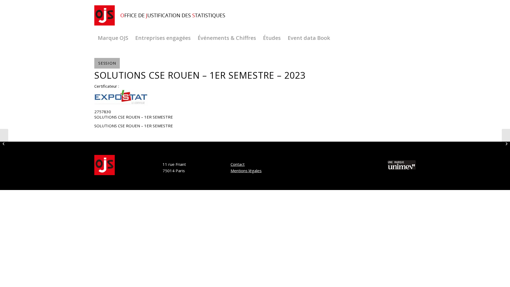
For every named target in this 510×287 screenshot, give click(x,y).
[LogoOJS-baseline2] (162, 15)
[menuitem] (113, 38)
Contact (238, 164)
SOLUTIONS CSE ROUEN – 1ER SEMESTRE (133, 117)
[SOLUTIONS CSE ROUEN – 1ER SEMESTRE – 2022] (4, 143)
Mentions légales (246, 170)
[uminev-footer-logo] (402, 165)
